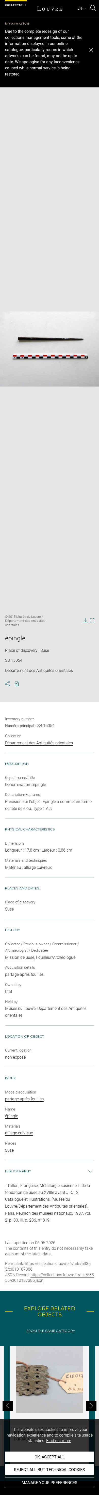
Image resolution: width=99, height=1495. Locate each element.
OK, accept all (50, 1457)
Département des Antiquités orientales (39, 743)
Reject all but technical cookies (49, 1469)
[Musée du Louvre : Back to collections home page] (49, 8)
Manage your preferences (49, 1482)
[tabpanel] (49, 1405)
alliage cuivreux (19, 1133)
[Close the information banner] (91, 50)
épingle (11, 1116)
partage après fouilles (24, 1099)
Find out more (58, 1440)
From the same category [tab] (50, 1331)
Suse (9, 1150)
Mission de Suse (19, 957)
